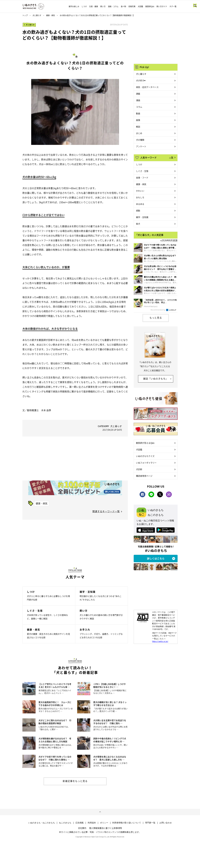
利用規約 (92, 823)
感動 (138, 210)
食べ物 (123, 6)
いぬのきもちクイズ (145, 456)
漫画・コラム (113, 6)
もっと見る (155, 317)
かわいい (140, 190)
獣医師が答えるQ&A (145, 442)
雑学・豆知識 (142, 217)
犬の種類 (140, 139)
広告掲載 (79, 823)
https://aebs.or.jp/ (160, 641)
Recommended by (158, 310)
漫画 (138, 100)
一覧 (171, 157)
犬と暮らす (37, 15)
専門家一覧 (150, 823)
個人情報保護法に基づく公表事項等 (105, 828)
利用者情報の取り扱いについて (126, 823)
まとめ (139, 133)
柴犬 (138, 223)
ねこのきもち (65, 823)
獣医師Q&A (149, 6)
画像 (138, 120)
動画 (138, 113)
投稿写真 (131, 6)
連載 (138, 93)
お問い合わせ (165, 823)
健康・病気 (50, 15)
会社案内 (82, 828)
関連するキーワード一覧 (106, 511)
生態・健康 (93, 6)
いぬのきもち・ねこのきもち (41, 823)
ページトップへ (100, 812)
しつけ (84, 6)
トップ (25, 15)
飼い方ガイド (162, 6)
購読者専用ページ (144, 475)
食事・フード (142, 177)
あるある (140, 203)
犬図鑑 (140, 6)
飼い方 (103, 6)
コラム (139, 106)
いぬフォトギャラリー (146, 462)
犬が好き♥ (140, 80)
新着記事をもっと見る (75, 781)
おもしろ (140, 197)
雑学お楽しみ (74, 6)
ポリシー (104, 823)
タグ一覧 (172, 6)
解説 (138, 126)
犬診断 (139, 469)
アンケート (141, 146)
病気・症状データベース (147, 87)
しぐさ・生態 (142, 170)
